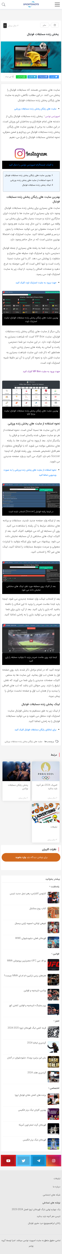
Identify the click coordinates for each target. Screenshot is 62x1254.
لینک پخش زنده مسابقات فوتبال (36, 185)
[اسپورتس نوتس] (31, 4)
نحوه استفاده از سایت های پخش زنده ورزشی (30, 180)
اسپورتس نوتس (52, 116)
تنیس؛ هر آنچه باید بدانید (48, 1216)
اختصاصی (54, 1088)
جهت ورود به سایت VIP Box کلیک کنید (41, 371)
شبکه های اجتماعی (51, 1195)
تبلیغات (57, 1178)
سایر (44, 25)
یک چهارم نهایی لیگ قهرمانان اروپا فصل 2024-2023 (36, 1209)
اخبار (56, 1021)
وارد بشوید (20, 857)
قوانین (55, 954)
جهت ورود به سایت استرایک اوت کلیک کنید (36, 282)
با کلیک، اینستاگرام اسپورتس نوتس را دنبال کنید (31, 165)
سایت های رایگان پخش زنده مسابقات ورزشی (35, 109)
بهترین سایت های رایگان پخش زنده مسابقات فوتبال (28, 175)
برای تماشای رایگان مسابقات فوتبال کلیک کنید (35, 729)
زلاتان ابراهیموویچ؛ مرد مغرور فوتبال (44, 1223)
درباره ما (56, 1186)
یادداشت (54, 886)
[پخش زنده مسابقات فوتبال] (31, 57)
